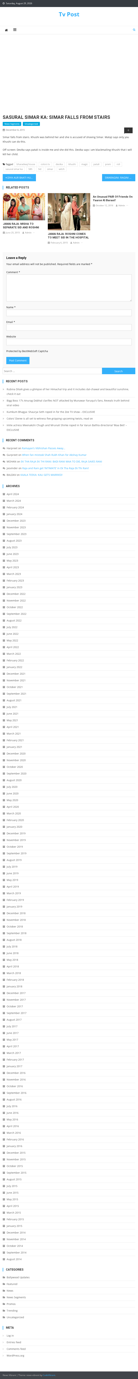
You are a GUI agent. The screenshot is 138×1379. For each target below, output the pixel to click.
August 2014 (14, 1259)
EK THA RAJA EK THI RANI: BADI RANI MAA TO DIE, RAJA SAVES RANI (61, 461)
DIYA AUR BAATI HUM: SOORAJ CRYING (21, 177)
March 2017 (14, 1053)
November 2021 (16, 680)
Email (10, 322)
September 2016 (16, 1093)
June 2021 (13, 713)
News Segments (11, 123)
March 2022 (14, 653)
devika (59, 164)
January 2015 (14, 1226)
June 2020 (13, 793)
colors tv (45, 164)
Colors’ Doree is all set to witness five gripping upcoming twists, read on (50, 418)
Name (11, 307)
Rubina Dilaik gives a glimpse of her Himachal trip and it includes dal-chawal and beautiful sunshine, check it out (68, 392)
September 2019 (16, 853)
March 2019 (14, 893)
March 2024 (14, 500)
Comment (13, 272)
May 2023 (12, 560)
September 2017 (16, 1013)
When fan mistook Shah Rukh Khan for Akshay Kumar (54, 455)
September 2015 (16, 1172)
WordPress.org (15, 1355)
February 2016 (15, 1139)
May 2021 (12, 720)
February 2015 (15, 1219)
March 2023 (14, 574)
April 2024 (13, 494)
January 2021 (14, 747)
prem (108, 164)
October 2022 (15, 607)
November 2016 (16, 1079)
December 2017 (16, 993)
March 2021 (14, 733)
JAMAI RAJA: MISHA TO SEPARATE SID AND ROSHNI (21, 225)
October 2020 (15, 767)
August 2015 (14, 1179)
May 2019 (12, 880)
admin (28, 232)
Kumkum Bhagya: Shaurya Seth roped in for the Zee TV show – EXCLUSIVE (51, 412)
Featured (12, 1284)
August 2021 (14, 700)
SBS (30, 169)
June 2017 (13, 1033)
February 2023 (15, 580)
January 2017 (14, 1066)
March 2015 (14, 1212)
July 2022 (12, 627)
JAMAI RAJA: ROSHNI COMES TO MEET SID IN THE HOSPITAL (68, 235)
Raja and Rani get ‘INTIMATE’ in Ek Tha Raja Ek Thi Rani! (55, 468)
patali (96, 164)
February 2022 (15, 660)
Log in (10, 1335)
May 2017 (12, 1039)
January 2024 (14, 514)
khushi (72, 164)
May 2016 (12, 1119)
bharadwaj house (26, 164)
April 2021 (13, 727)
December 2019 (16, 833)
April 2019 (13, 886)
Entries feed (14, 1342)
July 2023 (12, 547)
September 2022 (16, 614)
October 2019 (15, 846)
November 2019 (16, 840)
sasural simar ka (14, 169)
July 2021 (12, 707)
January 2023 (14, 587)
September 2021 (16, 693)
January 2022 (14, 667)
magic (84, 164)
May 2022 (12, 640)
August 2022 (14, 620)
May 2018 (12, 959)
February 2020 (15, 820)
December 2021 (16, 673)
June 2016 (13, 1112)
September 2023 (16, 534)
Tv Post (69, 14)
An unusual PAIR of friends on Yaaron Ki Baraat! (113, 198)
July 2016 (12, 1106)
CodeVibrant (49, 1375)
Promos (11, 1304)
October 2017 (15, 1006)
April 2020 (13, 806)
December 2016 (16, 1073)
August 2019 (14, 860)
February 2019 (15, 900)
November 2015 (16, 1159)
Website (11, 336)
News (10, 1290)
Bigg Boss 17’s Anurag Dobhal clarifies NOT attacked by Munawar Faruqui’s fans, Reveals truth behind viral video (68, 403)
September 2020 (16, 773)
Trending (12, 1310)
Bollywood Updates (18, 1277)
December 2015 (16, 1152)
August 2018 (14, 940)
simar (50, 169)
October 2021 (15, 687)
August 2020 (14, 780)
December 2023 (16, 520)
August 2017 (14, 1019)
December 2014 (16, 1232)
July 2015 (12, 1186)
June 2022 (13, 633)
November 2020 (16, 760)
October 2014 (15, 1246)
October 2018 (15, 926)
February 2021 (15, 740)
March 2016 (14, 1132)
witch (62, 169)
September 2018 (16, 933)
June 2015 (13, 1192)
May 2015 (12, 1199)
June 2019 (13, 873)
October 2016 (15, 1086)
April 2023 (13, 567)
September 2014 (16, 1252)
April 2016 (13, 1126)
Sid (39, 169)
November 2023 (16, 527)
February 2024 (15, 507)
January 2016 (14, 1146)
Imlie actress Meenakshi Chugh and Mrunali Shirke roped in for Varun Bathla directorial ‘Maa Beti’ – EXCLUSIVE (67, 427)
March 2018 (14, 973)
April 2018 (13, 966)
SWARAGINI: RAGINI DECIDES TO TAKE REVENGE (120, 177)
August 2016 (14, 1099)
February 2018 (15, 979)
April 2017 (13, 1046)
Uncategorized (31, 123)
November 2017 (16, 999)
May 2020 (12, 800)
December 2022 (16, 594)
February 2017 (15, 1059)
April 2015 (13, 1206)
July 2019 (12, 866)
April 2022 (13, 647)
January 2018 (14, 986)
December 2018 (16, 913)
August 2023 (14, 540)
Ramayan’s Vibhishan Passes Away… (43, 448)
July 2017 (12, 1026)
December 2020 (16, 753)
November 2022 (16, 600)
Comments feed (16, 1349)
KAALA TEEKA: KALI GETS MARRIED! (41, 475)
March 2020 (14, 813)
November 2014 (16, 1239)
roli (118, 164)
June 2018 (13, 953)
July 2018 (12, 946)
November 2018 (16, 920)
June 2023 (13, 554)
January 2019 (14, 906)
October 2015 (15, 1166)
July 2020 (12, 786)
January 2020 (14, 826)
